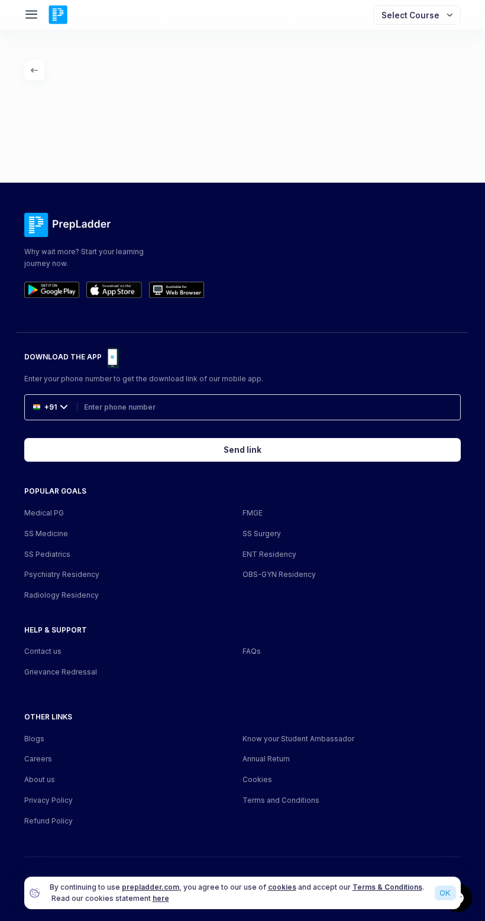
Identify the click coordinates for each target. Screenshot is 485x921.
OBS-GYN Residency (279, 574)
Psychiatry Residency (61, 574)
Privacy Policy (48, 800)
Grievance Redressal (60, 671)
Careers (38, 758)
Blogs (34, 738)
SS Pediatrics (47, 554)
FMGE (252, 512)
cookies (282, 887)
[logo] (57, 15)
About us (39, 779)
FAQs (251, 651)
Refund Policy (48, 820)
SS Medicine (46, 533)
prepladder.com (150, 887)
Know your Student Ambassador (298, 738)
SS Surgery (261, 533)
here (161, 898)
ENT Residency (269, 554)
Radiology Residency (61, 595)
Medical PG (44, 512)
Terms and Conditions (280, 800)
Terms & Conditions (387, 887)
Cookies (257, 779)
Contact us (43, 651)
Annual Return (266, 758)
